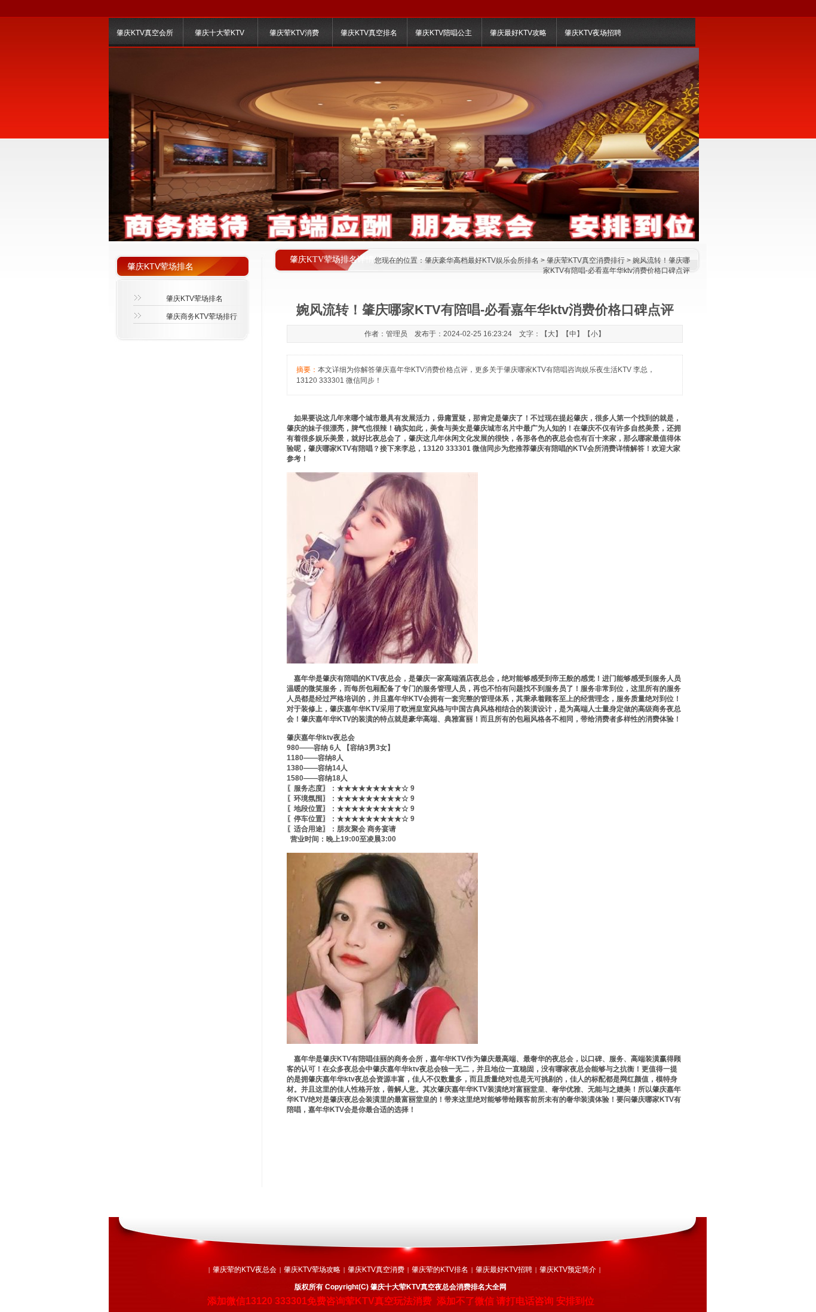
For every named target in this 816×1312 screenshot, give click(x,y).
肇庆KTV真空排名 (368, 33)
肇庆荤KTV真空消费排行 (586, 260)
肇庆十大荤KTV (219, 33)
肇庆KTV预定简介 (567, 1269)
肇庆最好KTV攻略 (518, 33)
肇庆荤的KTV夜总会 (245, 1269)
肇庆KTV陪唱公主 (443, 33)
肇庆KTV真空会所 (144, 33)
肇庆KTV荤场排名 (194, 298)
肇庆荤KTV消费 (294, 33)
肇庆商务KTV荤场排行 (201, 316)
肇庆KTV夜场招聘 (593, 33)
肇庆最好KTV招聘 (504, 1269)
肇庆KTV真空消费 (376, 1269)
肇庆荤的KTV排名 (440, 1269)
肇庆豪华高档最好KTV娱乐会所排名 (482, 260)
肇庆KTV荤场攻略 (312, 1269)
